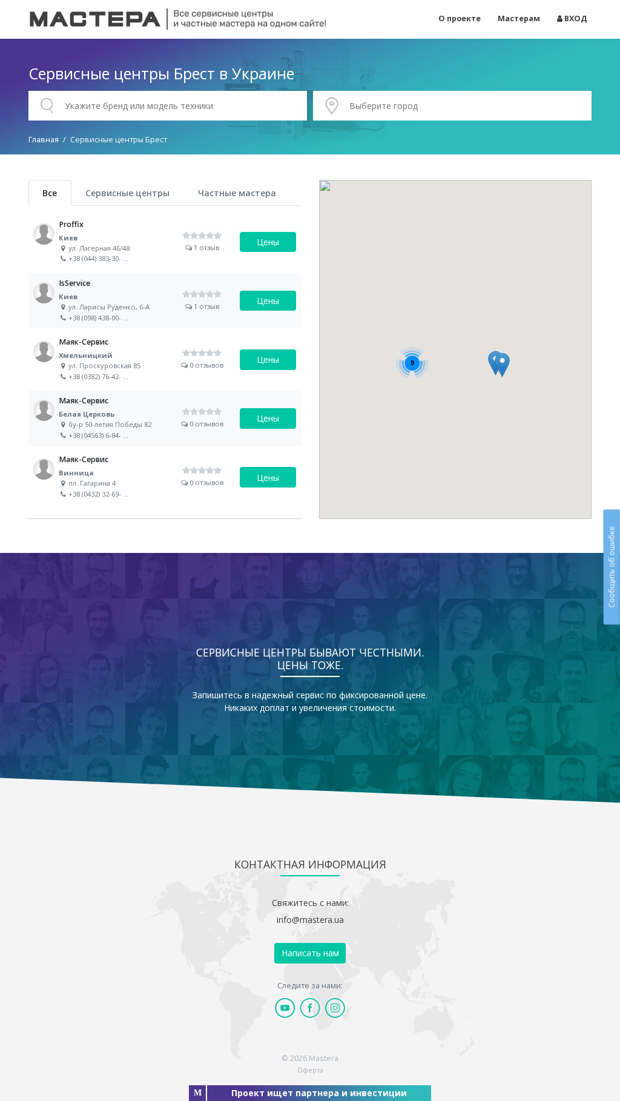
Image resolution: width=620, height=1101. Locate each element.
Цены (268, 242)
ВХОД (574, 18)
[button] (502, 365)
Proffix (164, 242)
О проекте (459, 18)
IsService (164, 301)
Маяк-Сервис (164, 359)
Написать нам (310, 953)
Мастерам (519, 18)
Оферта (310, 1069)
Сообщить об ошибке (611, 567)
